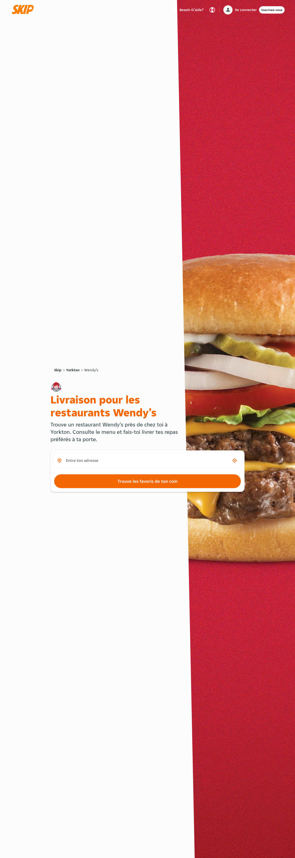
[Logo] (24, 10)
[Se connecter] (228, 9)
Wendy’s (91, 370)
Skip (58, 370)
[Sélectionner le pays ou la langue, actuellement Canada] (212, 10)
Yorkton (73, 370)
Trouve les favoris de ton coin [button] (147, 481)
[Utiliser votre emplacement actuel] (234, 460)
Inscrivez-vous (271, 10)
